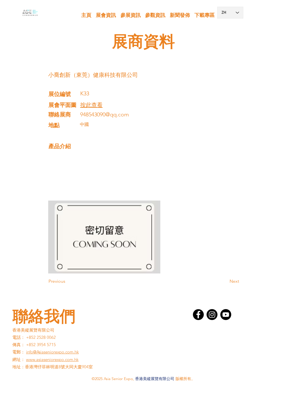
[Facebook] (198, 314)
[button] (106, 12)
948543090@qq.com (104, 114)
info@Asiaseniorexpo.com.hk (52, 352)
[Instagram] (212, 314)
